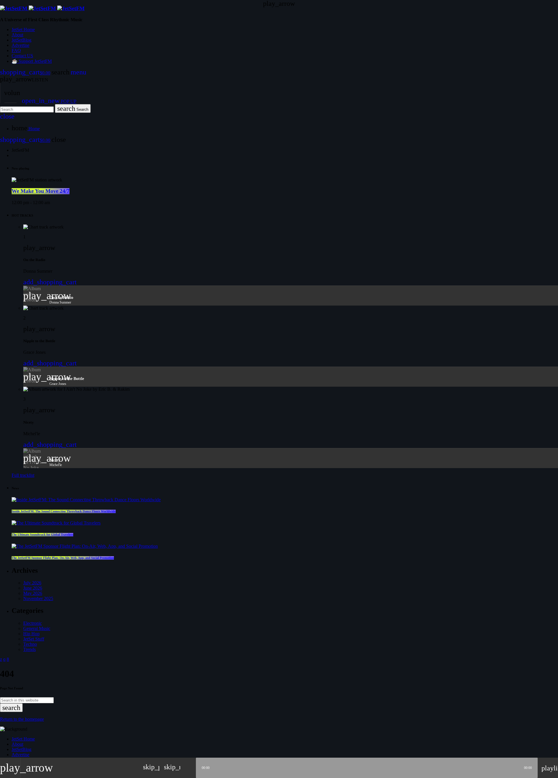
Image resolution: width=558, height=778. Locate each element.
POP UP (49, 101)
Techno (30, 644)
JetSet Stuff (33, 638)
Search (72, 108)
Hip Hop (31, 633)
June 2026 (32, 588)
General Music (36, 628)
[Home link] (42, 9)
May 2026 (32, 593)
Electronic (32, 623)
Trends (29, 649)
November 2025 (38, 598)
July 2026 (32, 582)
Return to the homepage (22, 719)
